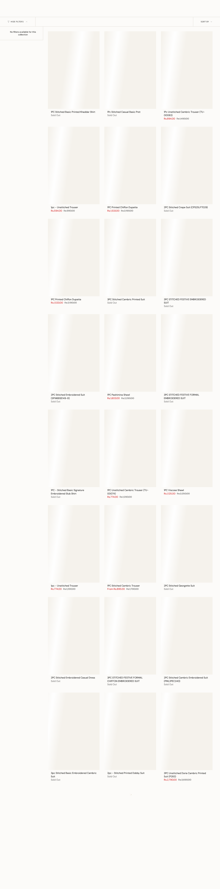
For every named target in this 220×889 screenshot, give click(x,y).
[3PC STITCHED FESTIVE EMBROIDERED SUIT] (187, 257)
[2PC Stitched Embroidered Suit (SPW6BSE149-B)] (74, 353)
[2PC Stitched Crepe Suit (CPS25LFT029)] (187, 165)
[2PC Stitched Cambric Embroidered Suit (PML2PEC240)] (187, 636)
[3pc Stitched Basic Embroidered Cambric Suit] (74, 731)
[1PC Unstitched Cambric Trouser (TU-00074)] (130, 448)
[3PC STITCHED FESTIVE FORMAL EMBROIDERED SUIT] (187, 353)
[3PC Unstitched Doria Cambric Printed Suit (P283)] (187, 731)
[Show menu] (9, 11)
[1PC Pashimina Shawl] (130, 353)
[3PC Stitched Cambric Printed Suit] (130, 257)
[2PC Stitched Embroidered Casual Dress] (74, 636)
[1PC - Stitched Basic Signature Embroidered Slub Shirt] (74, 448)
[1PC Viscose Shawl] (187, 448)
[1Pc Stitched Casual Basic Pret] (130, 70)
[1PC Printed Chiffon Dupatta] (130, 165)
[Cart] (210, 11)
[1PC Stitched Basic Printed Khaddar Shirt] (74, 70)
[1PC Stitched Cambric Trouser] (130, 544)
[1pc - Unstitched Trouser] (74, 165)
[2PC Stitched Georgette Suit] (187, 544)
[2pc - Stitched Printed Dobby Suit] (130, 731)
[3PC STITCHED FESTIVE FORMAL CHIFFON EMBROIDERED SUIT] (130, 636)
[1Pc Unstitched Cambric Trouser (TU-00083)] (187, 70)
